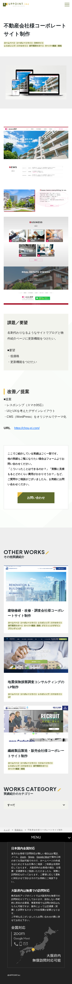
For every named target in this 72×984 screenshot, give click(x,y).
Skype (31, 857)
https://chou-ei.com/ (27, 428)
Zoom (23, 857)
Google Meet (43, 857)
